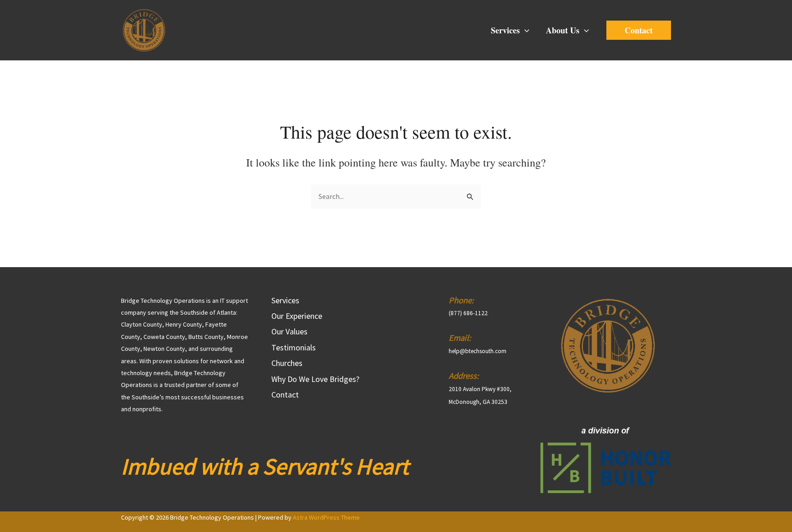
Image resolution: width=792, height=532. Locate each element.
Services (505, 30)
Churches (286, 363)
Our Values (289, 331)
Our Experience (296, 316)
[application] (524, 30)
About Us (562, 30)
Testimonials (293, 347)
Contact (285, 394)
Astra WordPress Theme (326, 517)
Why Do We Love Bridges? (315, 379)
